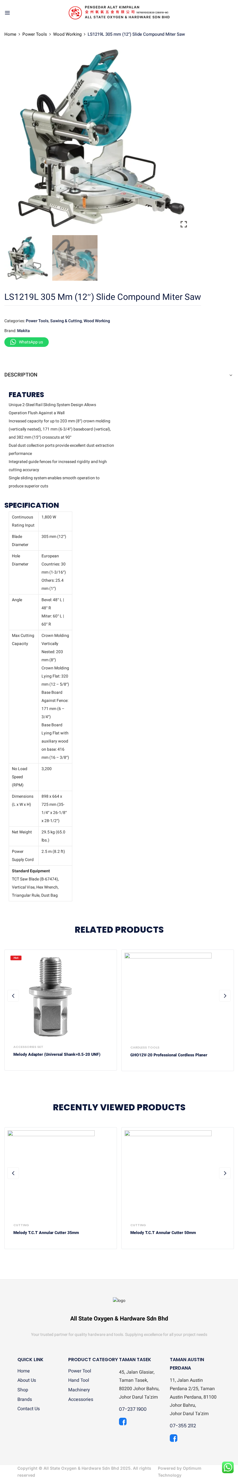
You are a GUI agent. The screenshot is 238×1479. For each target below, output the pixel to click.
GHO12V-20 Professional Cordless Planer (168, 1055)
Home (10, 34)
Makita (23, 331)
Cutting (21, 1225)
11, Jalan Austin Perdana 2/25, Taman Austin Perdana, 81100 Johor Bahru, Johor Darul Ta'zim (193, 1397)
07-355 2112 (183, 1425)
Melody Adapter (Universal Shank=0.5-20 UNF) (56, 1054)
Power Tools (34, 34)
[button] (184, 140)
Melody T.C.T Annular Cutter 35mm (46, 1233)
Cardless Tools (144, 1047)
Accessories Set (28, 1046)
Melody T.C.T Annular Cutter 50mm (163, 1233)
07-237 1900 (133, 1409)
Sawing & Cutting (66, 321)
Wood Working (67, 34)
